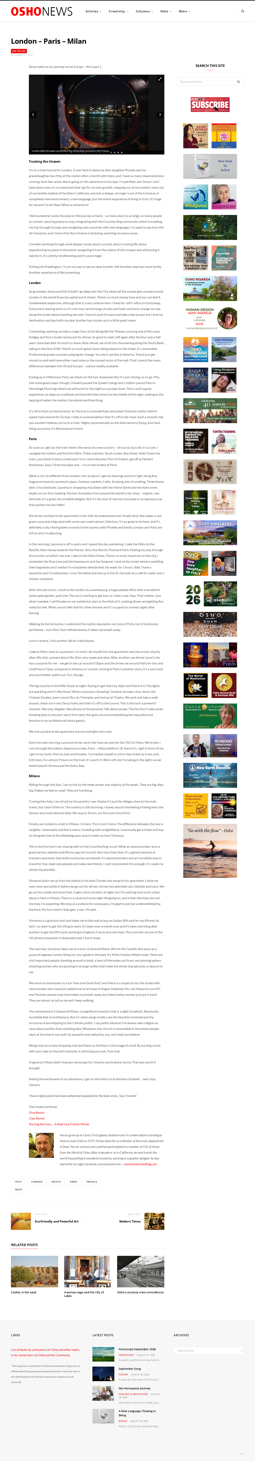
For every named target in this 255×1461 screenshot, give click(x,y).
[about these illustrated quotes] (210, 876)
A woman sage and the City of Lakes (84, 1294)
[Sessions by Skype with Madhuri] (224, 208)
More (183, 11)
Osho (164, 11)
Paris (73, 1181)
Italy (18, 1181)
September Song (130, 1369)
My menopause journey (134, 1388)
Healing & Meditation (133, 1394)
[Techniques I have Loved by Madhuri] (210, 756)
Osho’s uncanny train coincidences (140, 1292)
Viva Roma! (37, 1112)
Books (123, 1420)
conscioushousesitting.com (140, 1164)
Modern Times (129, 1221)
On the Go (19, 50)
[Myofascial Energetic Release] (224, 269)
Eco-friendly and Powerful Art (57, 1221)
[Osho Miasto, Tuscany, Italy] (210, 605)
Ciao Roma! (37, 1118)
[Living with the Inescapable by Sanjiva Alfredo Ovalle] (224, 574)
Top (242, 1453)
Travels (91, 1181)
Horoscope (126, 1354)
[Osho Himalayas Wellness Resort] (210, 544)
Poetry (123, 1374)
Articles (92, 11)
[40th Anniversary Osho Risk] (210, 422)
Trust (19, 1189)
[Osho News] (42, 11)
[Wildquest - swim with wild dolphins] (195, 208)
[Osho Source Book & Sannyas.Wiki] (224, 697)
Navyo (56, 1181)
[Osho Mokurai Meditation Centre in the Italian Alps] (224, 361)
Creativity (117, 11)
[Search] (240, 11)
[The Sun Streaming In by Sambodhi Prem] (210, 666)
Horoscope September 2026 (137, 1349)
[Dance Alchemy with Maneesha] (210, 727)
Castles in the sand (23, 1292)
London (37, 1181)
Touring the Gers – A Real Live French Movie (59, 1124)
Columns (143, 11)
